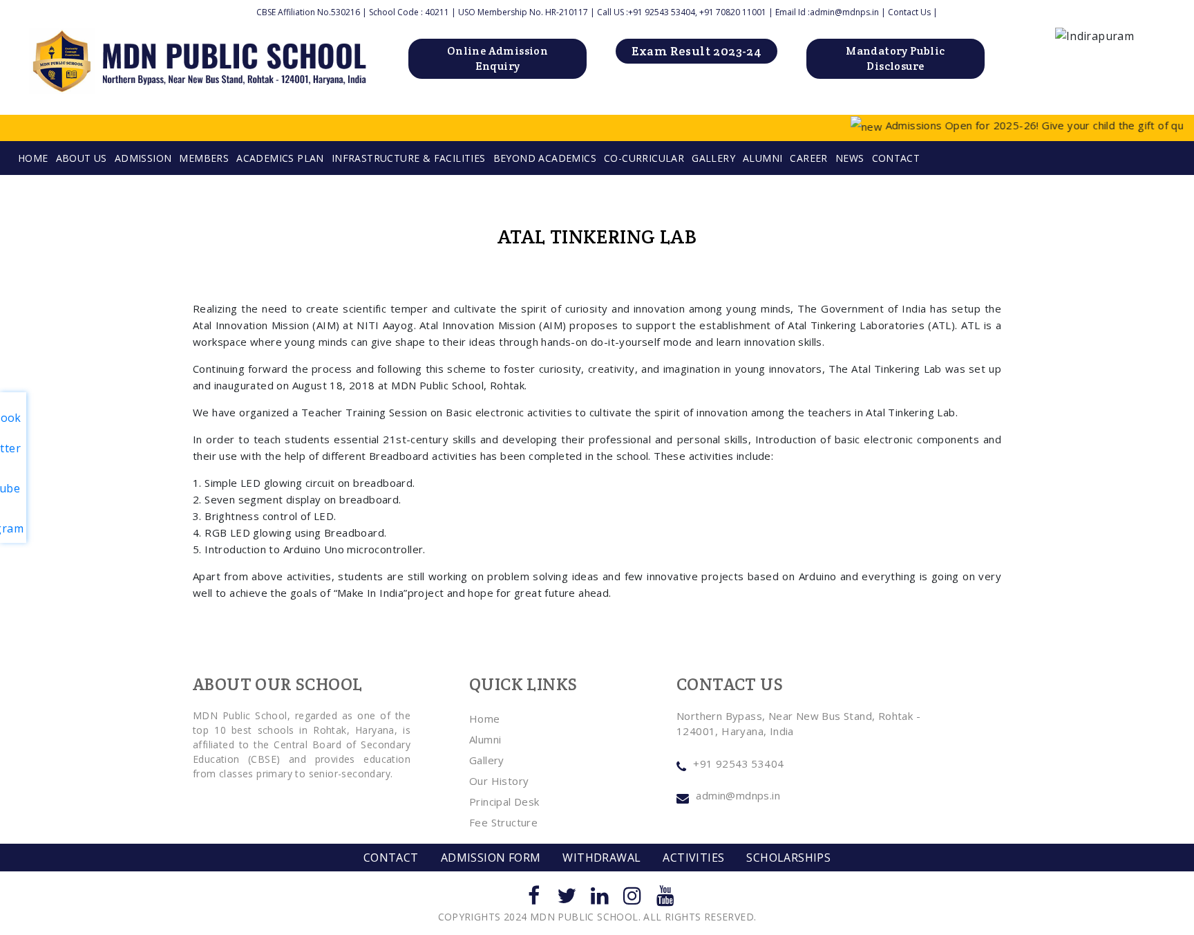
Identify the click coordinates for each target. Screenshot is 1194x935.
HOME (33, 158)
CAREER (808, 158)
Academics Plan (280, 158)
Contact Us (909, 12)
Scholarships (788, 857)
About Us (81, 158)
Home (484, 718)
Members (204, 158)
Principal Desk (504, 801)
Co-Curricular (644, 158)
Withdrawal (601, 857)
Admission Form (491, 857)
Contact (896, 158)
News (849, 158)
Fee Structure (503, 822)
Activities (693, 857)
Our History (499, 781)
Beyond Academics (544, 158)
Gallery (713, 158)
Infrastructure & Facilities (409, 158)
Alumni (762, 158)
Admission (143, 158)
